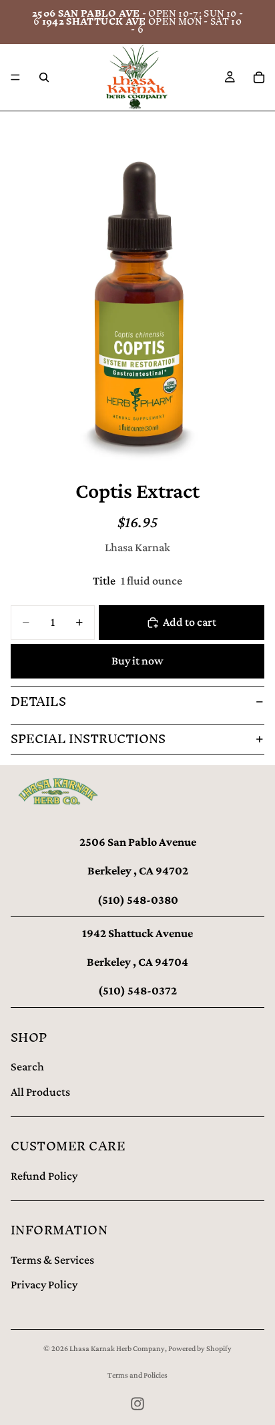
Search (27, 1066)
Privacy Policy (44, 1284)
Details (38, 701)
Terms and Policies (137, 1375)
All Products (40, 1091)
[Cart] (259, 77)
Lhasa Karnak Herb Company (117, 1348)
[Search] (44, 77)
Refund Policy (44, 1175)
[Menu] (15, 77)
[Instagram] (137, 1404)
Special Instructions (88, 738)
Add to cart (189, 622)
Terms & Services (52, 1259)
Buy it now (137, 660)
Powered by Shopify (200, 1348)
